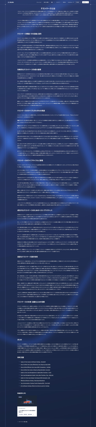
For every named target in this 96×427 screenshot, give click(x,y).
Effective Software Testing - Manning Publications (33, 380)
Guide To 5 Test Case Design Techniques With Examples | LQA (35, 378)
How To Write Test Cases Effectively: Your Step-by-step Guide (35, 364)
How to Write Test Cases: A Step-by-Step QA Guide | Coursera (35, 370)
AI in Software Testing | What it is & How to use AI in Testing (35, 386)
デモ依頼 (77, 2)
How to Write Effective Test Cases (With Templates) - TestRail (35, 367)
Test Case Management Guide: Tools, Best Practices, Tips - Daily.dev (37, 375)
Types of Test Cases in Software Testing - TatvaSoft (33, 361)
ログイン (84, 2)
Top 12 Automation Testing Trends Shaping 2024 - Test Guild (35, 383)
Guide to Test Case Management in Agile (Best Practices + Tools (36, 372)
